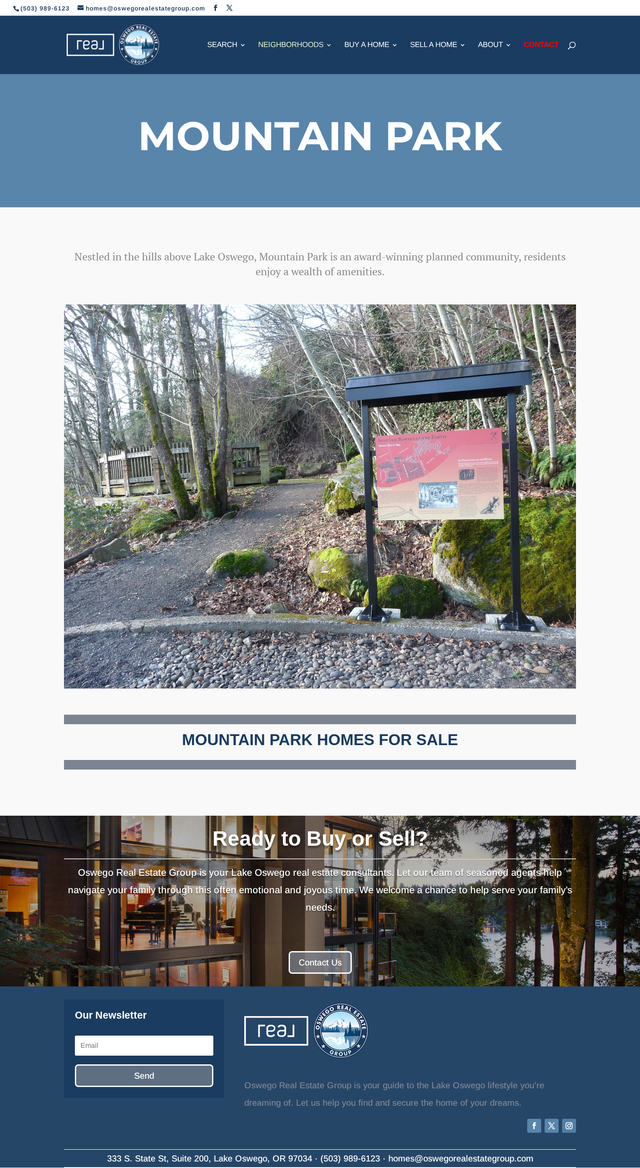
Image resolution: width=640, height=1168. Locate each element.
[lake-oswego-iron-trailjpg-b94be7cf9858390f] (320, 496)
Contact (541, 45)
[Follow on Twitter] (552, 1126)
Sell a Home (433, 45)
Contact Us (320, 962)
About (490, 45)
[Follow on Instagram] (569, 1126)
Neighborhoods (290, 45)
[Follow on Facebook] (534, 1126)
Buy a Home (366, 45)
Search (222, 45)
